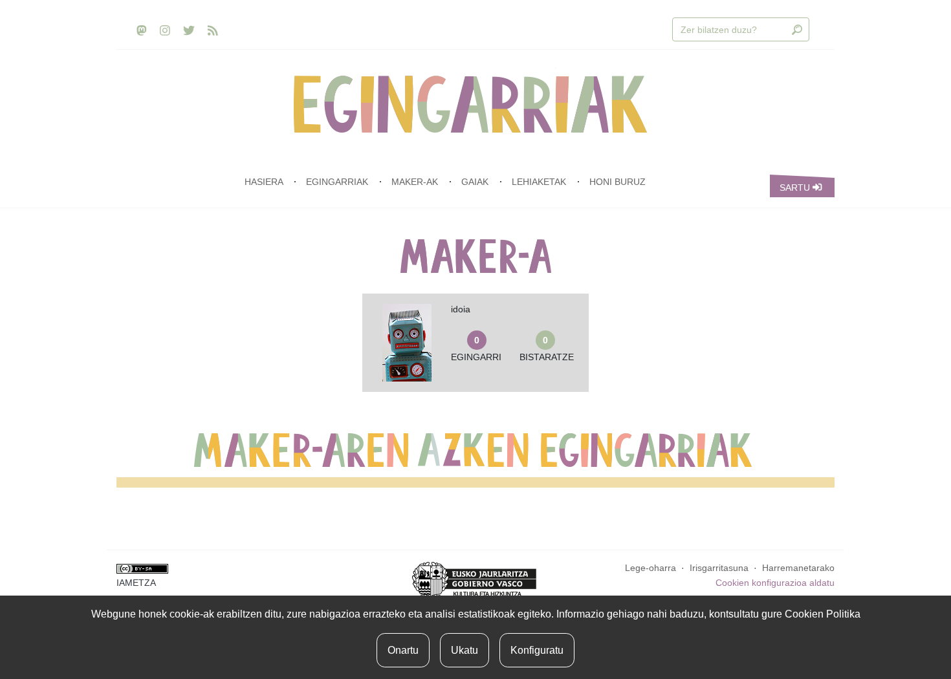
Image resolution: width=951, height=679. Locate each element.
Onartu (403, 650)
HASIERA (264, 182)
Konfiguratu (536, 650)
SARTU (796, 187)
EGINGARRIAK (337, 182)
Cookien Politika (822, 614)
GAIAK (474, 182)
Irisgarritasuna (719, 568)
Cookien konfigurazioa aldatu (775, 582)
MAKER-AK (414, 182)
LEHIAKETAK (539, 182)
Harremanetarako (798, 568)
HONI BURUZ (617, 182)
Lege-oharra (650, 568)
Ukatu (464, 650)
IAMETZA (136, 582)
